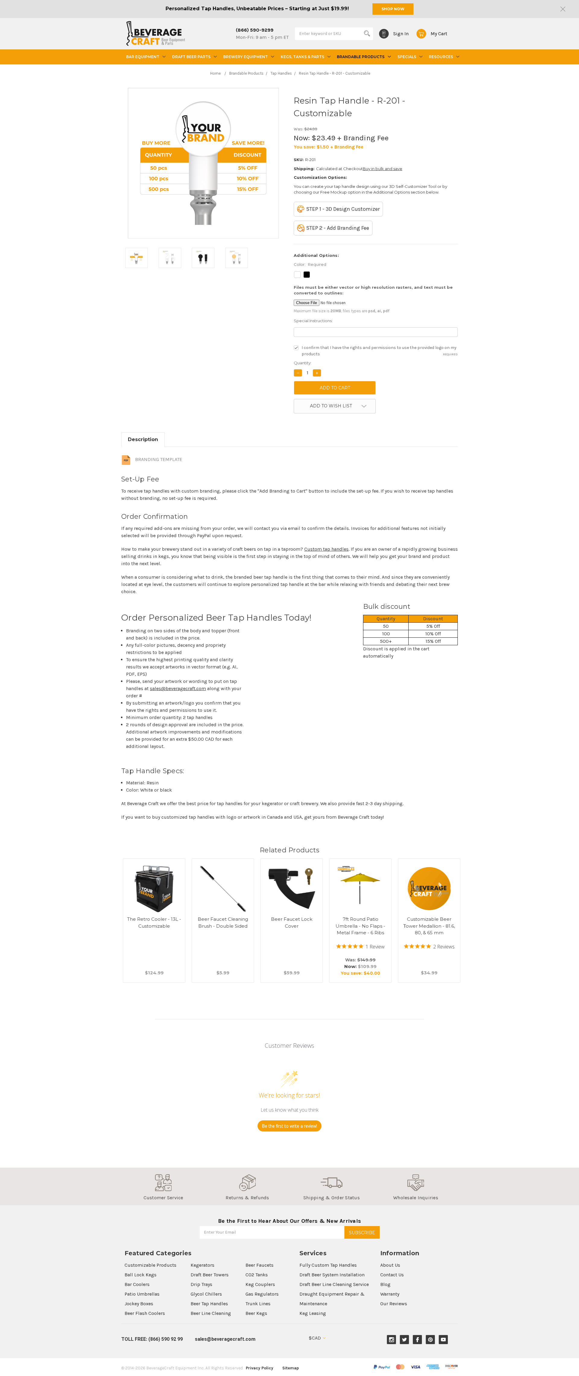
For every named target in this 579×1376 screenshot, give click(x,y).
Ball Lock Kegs (141, 1275)
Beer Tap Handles (209, 1303)
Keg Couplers (260, 1284)
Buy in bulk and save (382, 168)
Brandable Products (360, 56)
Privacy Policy (259, 1368)
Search (367, 33)
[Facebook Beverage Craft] (417, 1339)
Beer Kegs (256, 1313)
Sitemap (290, 1368)
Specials (406, 56)
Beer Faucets (259, 1265)
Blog (385, 1284)
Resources (441, 56)
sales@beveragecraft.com (178, 688)
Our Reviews (393, 1303)
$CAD (315, 1338)
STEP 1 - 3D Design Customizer (343, 209)
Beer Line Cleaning (211, 1313)
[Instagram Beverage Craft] (391, 1339)
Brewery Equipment (245, 56)
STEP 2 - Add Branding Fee (337, 228)
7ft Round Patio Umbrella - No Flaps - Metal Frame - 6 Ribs (359, 925)
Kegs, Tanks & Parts (302, 56)
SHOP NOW (392, 9)
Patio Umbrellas (142, 1294)
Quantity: (303, 362)
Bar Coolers (137, 1284)
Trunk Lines (258, 1303)
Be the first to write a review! (289, 1126)
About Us (390, 1265)
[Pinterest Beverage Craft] (430, 1339)
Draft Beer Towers (210, 1275)
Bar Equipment (142, 56)
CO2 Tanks (256, 1275)
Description (143, 439)
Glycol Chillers (206, 1294)
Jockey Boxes (139, 1303)
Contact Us (392, 1275)
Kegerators (202, 1265)
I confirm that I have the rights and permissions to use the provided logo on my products (380, 350)
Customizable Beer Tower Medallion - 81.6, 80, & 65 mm (427, 925)
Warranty (389, 1294)
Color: (310, 264)
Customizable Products (150, 1265)
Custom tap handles (326, 549)
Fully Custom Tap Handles (328, 1265)
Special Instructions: (313, 320)
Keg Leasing (312, 1313)
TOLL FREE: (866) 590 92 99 (152, 1339)
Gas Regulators (262, 1294)
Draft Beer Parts (191, 56)
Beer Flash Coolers (145, 1313)
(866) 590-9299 (255, 30)
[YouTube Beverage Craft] (443, 1339)
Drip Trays (201, 1284)
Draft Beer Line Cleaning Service (334, 1284)
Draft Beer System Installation (332, 1275)
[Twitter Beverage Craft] (404, 1339)
